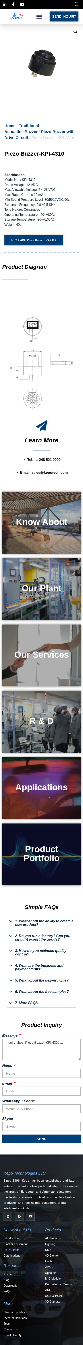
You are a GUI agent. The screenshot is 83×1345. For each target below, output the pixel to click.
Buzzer (31, 132)
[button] (39, 16)
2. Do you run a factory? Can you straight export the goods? (42, 937)
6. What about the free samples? (42, 991)
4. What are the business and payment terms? (39, 967)
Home (9, 126)
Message (10, 1035)
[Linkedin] (8, 1216)
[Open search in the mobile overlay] (77, 4)
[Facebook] (19, 1216)
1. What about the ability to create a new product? (44, 923)
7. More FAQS (26, 1003)
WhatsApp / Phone (18, 1101)
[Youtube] (30, 1216)
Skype (7, 1119)
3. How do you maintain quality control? (40, 952)
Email (7, 1083)
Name (7, 1066)
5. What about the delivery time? (42, 980)
